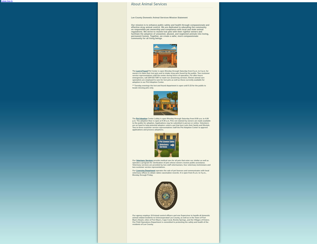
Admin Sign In (7, 1)
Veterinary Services (144, 160)
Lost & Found (142, 71)
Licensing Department (145, 171)
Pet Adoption (141, 118)
